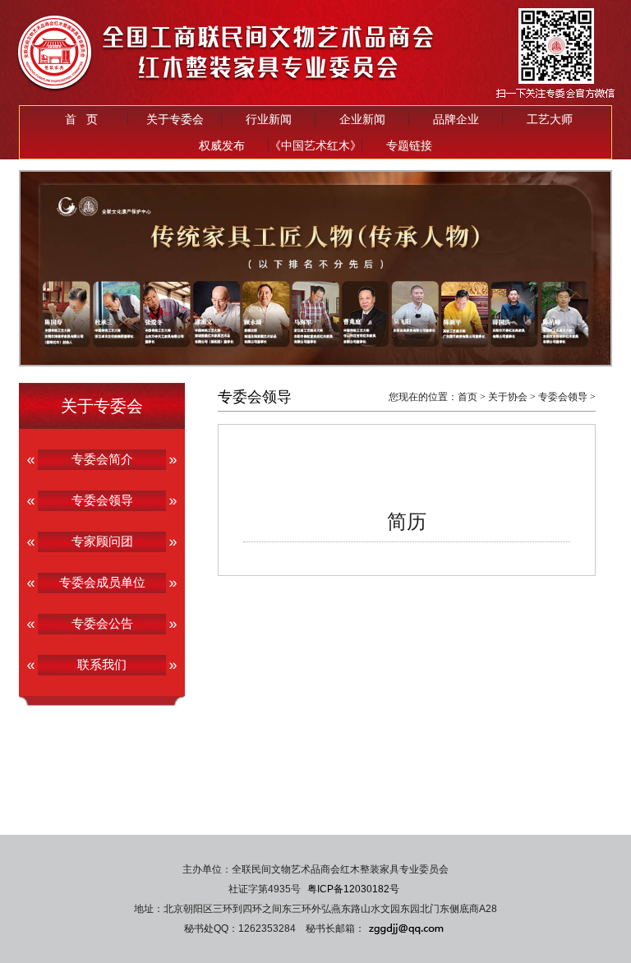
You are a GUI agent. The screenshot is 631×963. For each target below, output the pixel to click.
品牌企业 (456, 119)
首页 (467, 397)
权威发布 (222, 145)
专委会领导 (562, 397)
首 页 (81, 119)
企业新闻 (362, 119)
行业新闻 (269, 119)
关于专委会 (175, 119)
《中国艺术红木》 (315, 145)
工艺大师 (550, 119)
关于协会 (507, 397)
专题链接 (409, 145)
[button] (284, 352)
